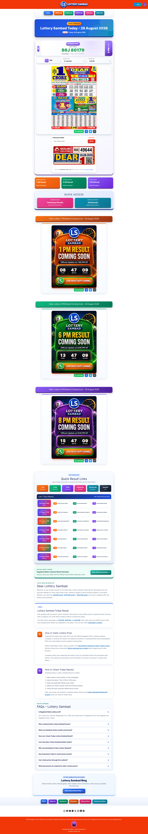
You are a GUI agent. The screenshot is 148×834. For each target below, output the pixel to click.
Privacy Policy (85, 801)
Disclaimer (73, 801)
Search (91, 141)
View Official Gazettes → (101, 572)
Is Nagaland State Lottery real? (74, 712)
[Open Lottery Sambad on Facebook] (86, 131)
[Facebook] (67, 811)
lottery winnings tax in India (78, 648)
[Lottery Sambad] (74, 4)
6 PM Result (68, 13)
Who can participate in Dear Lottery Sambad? (74, 748)
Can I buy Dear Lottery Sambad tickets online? (74, 742)
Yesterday (89, 13)
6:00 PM (68, 620)
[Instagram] (78, 811)
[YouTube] (70, 811)
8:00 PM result (82, 595)
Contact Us (63, 801)
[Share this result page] (94, 131)
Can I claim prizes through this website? (74, 760)
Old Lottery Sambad (88, 169)
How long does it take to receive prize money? (74, 754)
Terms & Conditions (100, 801)
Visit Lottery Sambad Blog (74, 790)
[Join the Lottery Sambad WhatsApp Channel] (74, 281)
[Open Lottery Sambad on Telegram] (90, 131)
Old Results (99, 13)
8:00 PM (77, 620)
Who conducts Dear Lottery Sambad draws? (74, 724)
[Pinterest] (84, 811)
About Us (53, 801)
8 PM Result (79, 13)
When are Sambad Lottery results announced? (74, 730)
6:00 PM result (69, 595)
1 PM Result (58, 13)
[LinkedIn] (81, 811)
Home (48, 13)
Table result (91, 137)
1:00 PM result (58, 595)
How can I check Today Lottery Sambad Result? (74, 736)
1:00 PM (61, 620)
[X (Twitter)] (75, 811)
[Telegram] (73, 811)
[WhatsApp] (64, 811)
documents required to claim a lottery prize (94, 646)
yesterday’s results (95, 623)
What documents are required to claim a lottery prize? (74, 766)
